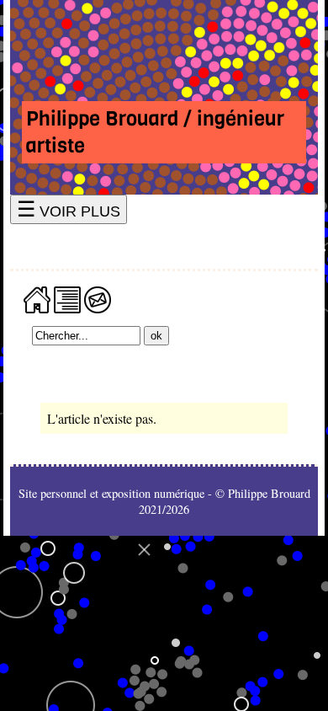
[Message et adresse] (97, 298)
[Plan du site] (67, 298)
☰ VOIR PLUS (68, 209)
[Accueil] (37, 298)
